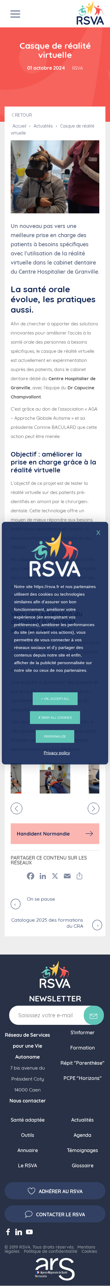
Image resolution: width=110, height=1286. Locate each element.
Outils (27, 1135)
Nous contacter (27, 1101)
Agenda (82, 1135)
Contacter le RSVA (60, 1214)
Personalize (55, 736)
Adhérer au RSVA (60, 1191)
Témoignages (82, 1150)
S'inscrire (94, 1015)
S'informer (83, 1032)
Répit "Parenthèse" (83, 1063)
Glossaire (83, 1165)
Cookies (89, 1251)
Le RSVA (27, 1165)
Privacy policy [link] (57, 752)
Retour (23, 115)
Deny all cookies (56, 717)
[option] (55, 778)
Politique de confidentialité (50, 1251)
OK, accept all (56, 698)
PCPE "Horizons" (83, 1078)
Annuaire (27, 1150)
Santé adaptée (28, 1120)
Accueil (19, 126)
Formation (82, 1048)
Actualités (43, 126)
